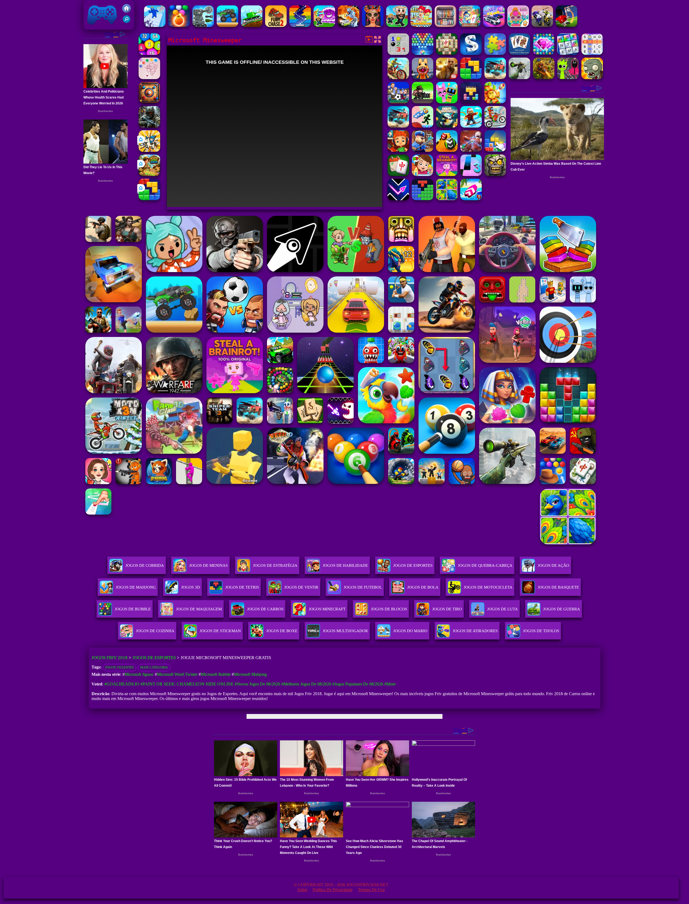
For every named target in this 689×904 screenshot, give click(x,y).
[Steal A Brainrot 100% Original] (447, 174)
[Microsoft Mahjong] (447, 53)
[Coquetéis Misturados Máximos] (421, 25)
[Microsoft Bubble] (422, 53)
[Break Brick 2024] (300, 25)
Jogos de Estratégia (275, 565)
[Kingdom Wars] (149, 150)
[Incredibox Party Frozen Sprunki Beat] (447, 102)
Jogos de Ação (553, 565)
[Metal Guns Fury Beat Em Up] (422, 102)
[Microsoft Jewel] (543, 53)
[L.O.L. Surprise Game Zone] (518, 25)
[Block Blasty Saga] (495, 150)
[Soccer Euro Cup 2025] (398, 102)
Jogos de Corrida (144, 565)
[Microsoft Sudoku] (471, 53)
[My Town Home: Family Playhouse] (422, 174)
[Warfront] (149, 126)
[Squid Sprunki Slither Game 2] (568, 77)
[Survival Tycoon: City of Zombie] (495, 174)
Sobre (302, 889)
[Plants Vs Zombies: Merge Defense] (495, 102)
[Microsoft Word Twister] (592, 53)
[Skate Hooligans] (398, 150)
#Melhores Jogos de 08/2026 (306, 684)
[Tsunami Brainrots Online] (324, 25)
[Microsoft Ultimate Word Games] (568, 53)
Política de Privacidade (333, 889)
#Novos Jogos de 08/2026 (257, 684)
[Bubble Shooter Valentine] (149, 77)
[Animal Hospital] (422, 77)
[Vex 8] (422, 126)
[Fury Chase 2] (276, 25)
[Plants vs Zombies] (592, 77)
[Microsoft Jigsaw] (495, 53)
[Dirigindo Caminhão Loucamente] (227, 25)
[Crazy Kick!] (566, 25)
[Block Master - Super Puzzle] (422, 198)
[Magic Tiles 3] (471, 174)
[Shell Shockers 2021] (447, 126)
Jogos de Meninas (208, 565)
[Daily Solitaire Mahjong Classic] (398, 174)
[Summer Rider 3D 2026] (471, 198)
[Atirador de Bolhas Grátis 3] (179, 25)
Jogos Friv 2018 (110, 657)
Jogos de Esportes (413, 565)
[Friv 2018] (126, 11)
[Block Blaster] (149, 198)
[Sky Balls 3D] (447, 150)
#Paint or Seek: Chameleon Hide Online (187, 684)
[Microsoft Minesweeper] (398, 53)
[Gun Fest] (155, 25)
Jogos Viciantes (119, 667)
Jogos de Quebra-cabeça (485, 565)
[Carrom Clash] (149, 102)
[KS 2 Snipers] (519, 77)
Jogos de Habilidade (345, 565)
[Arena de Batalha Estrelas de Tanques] (203, 25)
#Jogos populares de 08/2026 (357, 684)
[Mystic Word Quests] (149, 174)
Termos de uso (371, 889)
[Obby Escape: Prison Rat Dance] (422, 150)
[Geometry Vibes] (398, 198)
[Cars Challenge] (494, 25)
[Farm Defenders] (543, 77)
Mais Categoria (154, 667)
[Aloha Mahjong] (469, 25)
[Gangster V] (447, 77)
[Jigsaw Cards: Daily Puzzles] (447, 198)
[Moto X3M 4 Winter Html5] (495, 126)
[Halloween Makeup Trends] (373, 25)
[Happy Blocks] (471, 102)
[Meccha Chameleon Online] (471, 150)
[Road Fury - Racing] (495, 77)
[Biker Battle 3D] (542, 25)
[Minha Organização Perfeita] (445, 25)
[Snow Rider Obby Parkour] (471, 126)
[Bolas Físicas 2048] (149, 53)
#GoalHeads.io (121, 684)
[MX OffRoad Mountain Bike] (398, 77)
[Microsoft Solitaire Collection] (519, 53)
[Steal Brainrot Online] (397, 25)
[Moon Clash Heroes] (348, 25)
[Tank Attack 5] (251, 25)
